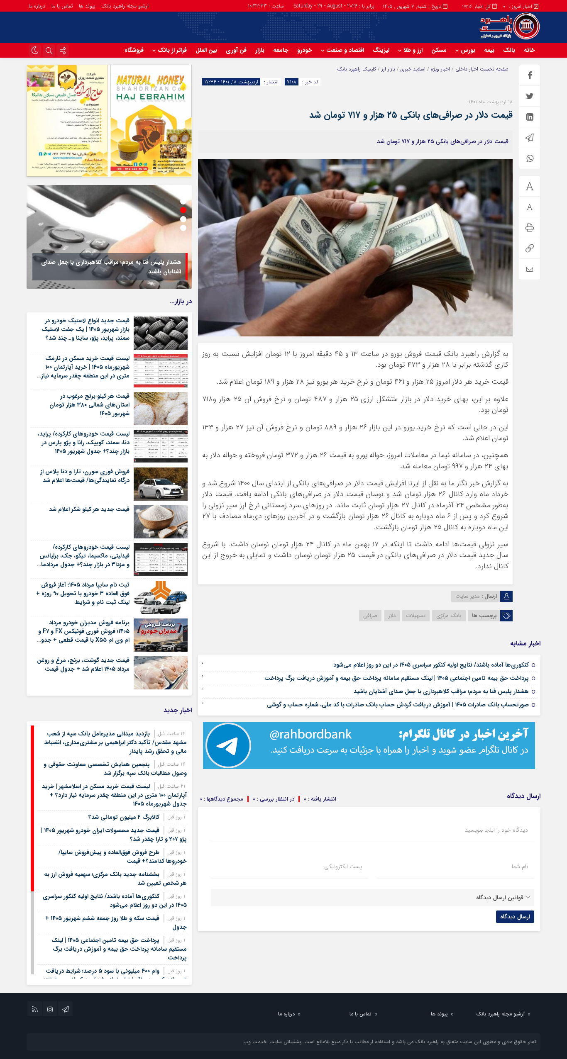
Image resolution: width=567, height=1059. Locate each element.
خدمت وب (255, 1042)
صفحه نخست (493, 69)
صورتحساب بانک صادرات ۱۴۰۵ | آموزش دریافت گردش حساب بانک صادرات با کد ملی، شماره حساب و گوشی (398, 704)
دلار (392, 615)
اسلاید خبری (413, 69)
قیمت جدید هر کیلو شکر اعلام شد (89, 509)
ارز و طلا (413, 50)
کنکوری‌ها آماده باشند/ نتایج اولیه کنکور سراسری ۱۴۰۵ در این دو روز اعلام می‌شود (431, 664)
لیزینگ (381, 50)
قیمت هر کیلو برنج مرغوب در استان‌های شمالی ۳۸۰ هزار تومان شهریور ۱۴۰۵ (89, 405)
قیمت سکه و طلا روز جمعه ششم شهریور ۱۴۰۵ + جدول (116, 923)
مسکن (439, 50)
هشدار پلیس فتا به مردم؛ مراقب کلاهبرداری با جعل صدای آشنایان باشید (441, 691)
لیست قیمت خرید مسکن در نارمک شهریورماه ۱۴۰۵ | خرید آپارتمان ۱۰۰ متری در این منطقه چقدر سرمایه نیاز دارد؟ (85, 371)
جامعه (280, 50)
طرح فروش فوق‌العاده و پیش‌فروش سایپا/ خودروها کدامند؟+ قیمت (123, 857)
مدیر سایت (467, 596)
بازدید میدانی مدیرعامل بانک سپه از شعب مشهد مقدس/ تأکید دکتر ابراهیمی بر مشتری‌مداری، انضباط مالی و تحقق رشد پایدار (115, 742)
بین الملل (206, 50)
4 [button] (183, 219)
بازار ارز (388, 69)
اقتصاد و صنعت (345, 50)
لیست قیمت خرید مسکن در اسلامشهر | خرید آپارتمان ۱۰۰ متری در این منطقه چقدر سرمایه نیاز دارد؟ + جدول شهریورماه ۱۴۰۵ (114, 795)
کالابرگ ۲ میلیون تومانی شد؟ (123, 817)
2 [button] (183, 201)
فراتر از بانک (172, 50)
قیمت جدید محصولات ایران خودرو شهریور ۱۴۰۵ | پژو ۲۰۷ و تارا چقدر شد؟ (114, 835)
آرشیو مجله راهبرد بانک (125, 6)
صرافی (370, 615)
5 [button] (183, 228)
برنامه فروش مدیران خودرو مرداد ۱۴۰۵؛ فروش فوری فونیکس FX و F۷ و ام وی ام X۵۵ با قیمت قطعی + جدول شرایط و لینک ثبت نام (83, 635)
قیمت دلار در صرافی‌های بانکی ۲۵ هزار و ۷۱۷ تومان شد (411, 115)
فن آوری (236, 50)
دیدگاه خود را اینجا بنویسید (496, 830)
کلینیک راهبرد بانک (356, 69)
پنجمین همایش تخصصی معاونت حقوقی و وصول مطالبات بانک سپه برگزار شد (115, 769)
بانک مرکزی (449, 615)
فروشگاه (134, 50)
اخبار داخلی (466, 69)
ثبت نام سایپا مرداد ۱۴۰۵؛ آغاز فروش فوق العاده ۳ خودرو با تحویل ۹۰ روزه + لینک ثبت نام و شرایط (83, 593)
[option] (109, 237)
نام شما (520, 866)
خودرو (304, 50)
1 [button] (183, 192)
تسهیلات (415, 615)
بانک (509, 50)
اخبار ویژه (440, 69)
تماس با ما (62, 6)
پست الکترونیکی (343, 866)
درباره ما (37, 6)
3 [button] (183, 210)
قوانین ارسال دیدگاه (499, 897)
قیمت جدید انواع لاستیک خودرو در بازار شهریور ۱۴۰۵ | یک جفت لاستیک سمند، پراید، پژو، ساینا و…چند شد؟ (86, 329)
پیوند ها (87, 6)
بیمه (489, 50)
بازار (259, 50)
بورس (468, 50)
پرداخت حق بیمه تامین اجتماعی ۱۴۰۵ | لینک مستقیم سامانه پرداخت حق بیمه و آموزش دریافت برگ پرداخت (396, 678)
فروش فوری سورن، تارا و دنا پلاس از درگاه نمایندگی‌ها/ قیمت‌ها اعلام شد (85, 476)
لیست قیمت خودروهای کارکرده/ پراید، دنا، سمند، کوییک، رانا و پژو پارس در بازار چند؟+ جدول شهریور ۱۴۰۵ (84, 442)
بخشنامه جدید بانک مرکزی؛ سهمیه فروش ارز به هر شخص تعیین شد (115, 879)
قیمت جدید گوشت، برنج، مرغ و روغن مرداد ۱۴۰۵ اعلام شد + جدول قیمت (83, 665)
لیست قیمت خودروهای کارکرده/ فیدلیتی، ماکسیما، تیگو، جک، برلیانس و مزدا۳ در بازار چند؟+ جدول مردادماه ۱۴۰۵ (84, 560)
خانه (529, 50)
